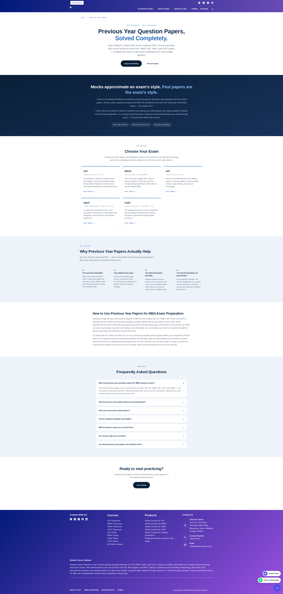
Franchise (204, 9)
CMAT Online (112, 538)
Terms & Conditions (91, 590)
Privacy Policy (75, 590)
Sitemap (120, 590)
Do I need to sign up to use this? (112, 436)
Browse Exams (153, 64)
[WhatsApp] (199, 3)
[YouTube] (208, 3)
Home (82, 17)
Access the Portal (131, 64)
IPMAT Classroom (114, 523)
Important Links (180, 9)
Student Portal (77, 3)
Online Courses (163, 9)
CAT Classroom (113, 521)
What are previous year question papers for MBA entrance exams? (127, 383)
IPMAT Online (112, 535)
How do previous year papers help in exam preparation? (122, 402)
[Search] (212, 9)
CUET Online (112, 541)
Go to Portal (141, 485)
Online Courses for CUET (155, 529)
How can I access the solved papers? (114, 410)
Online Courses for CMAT (155, 526)
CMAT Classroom (114, 526)
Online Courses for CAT (155, 521)
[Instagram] (204, 3)
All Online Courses (115, 544)
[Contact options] (277, 587)
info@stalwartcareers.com (201, 546)
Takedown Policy (108, 590)
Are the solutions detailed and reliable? (115, 419)
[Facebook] (212, 3)
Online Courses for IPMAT (155, 523)
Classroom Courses (145, 9)
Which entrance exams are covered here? (116, 427)
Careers (194, 9)
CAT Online (112, 532)
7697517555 (195, 539)
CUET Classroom (114, 529)
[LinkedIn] (86, 519)
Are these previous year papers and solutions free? (120, 444)
